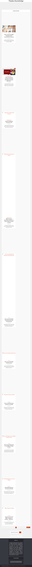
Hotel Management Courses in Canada (9, 488)
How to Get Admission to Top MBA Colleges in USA (9, 446)
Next (28, 527)
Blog (9, 33)
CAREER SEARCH (9, 76)
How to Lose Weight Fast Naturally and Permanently (9, 320)
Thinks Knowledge (16, 1)
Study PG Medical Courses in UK (9, 122)
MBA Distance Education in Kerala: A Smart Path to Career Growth (9, 220)
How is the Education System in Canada (9, 404)
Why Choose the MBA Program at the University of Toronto (9, 36)
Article (9, 360)
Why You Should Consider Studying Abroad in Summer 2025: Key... (9, 79)
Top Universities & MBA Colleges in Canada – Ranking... (9, 518)
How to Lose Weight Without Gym (9, 362)
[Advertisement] (16, 5)
